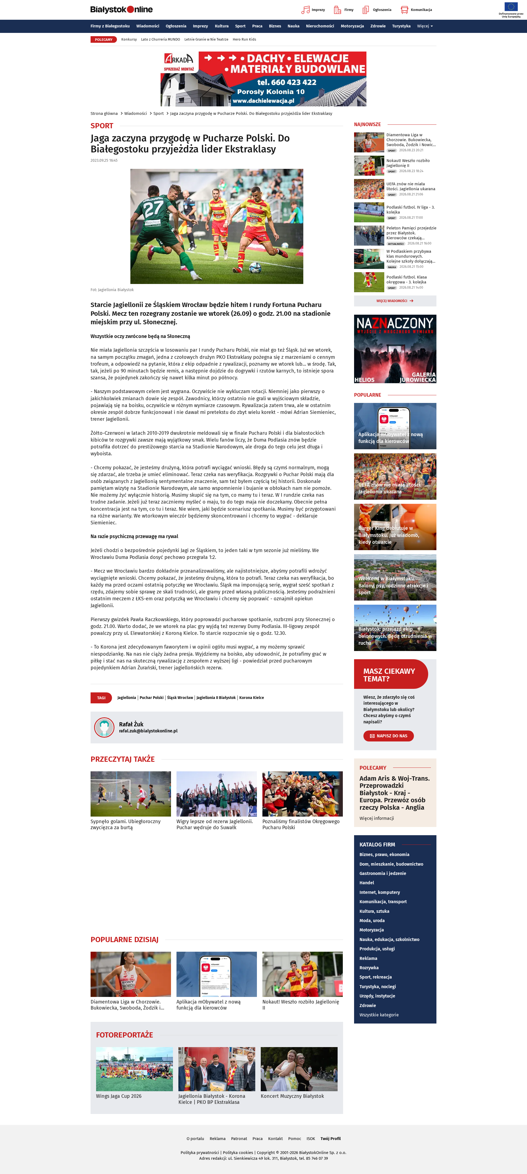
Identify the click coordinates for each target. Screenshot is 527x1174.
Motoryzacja (352, 26)
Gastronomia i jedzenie (383, 873)
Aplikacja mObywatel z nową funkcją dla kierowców (208, 1005)
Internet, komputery (380, 892)
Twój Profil (331, 1138)
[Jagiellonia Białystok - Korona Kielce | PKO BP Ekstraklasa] (216, 1069)
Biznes (275, 26)
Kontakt (275, 1138)
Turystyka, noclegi (378, 986)
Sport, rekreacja (376, 977)
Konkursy (129, 39)
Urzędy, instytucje (377, 996)
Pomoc (294, 1138)
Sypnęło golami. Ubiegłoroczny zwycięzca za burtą (126, 825)
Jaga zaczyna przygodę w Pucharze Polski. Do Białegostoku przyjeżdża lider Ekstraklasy (251, 113)
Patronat (239, 1138)
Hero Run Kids (244, 39)
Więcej (423, 26)
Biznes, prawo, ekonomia (385, 854)
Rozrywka (369, 967)
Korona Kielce (251, 698)
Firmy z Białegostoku (110, 26)
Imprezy (318, 10)
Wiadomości (147, 26)
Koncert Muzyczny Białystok (292, 1096)
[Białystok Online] (122, 10)
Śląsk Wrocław (180, 698)
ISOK (311, 1138)
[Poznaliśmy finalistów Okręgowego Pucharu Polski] (302, 794)
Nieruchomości (320, 26)
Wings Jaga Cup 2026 (119, 1096)
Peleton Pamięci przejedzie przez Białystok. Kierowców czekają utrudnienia (411, 233)
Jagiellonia (126, 698)
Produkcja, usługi (377, 948)
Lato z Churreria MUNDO (160, 39)
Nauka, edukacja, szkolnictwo (389, 939)
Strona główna (104, 113)
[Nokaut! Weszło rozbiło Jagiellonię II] (302, 974)
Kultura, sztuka (374, 911)
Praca (257, 26)
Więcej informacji (377, 818)
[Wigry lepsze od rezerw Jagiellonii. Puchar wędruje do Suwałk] (216, 794)
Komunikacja (421, 10)
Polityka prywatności (200, 1152)
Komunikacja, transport (383, 901)
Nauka (293, 26)
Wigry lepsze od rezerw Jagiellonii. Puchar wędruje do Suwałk (214, 825)
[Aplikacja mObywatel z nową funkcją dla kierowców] (216, 974)
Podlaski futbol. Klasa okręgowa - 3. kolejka (406, 280)
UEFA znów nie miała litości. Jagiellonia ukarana (410, 186)
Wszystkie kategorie (379, 1014)
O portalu (195, 1138)
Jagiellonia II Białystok (216, 698)
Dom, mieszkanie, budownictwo (391, 864)
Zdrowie (378, 26)
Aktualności (396, 244)
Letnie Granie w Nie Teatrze (206, 39)
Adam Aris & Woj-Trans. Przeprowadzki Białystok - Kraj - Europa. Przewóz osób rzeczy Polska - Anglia (395, 793)
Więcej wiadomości (392, 301)
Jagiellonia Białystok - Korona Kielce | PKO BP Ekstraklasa (211, 1099)
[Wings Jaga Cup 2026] (134, 1069)
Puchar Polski (152, 698)
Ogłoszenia (382, 10)
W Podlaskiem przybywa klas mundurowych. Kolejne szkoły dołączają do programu (409, 256)
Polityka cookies (238, 1152)
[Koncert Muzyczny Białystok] (299, 1069)
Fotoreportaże (124, 1034)
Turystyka (401, 26)
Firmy (349, 10)
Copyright (266, 1152)
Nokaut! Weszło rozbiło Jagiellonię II (300, 1005)
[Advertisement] (217, 883)
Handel (367, 882)
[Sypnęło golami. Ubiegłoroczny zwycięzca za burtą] (131, 794)
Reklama (368, 958)
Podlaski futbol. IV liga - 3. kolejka (410, 210)
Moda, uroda (372, 920)
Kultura (222, 26)
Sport (240, 26)
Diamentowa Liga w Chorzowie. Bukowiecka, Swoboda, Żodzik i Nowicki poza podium (126, 1005)
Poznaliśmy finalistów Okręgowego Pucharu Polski (301, 825)
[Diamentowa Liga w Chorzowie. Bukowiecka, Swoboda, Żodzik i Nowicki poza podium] (131, 974)
